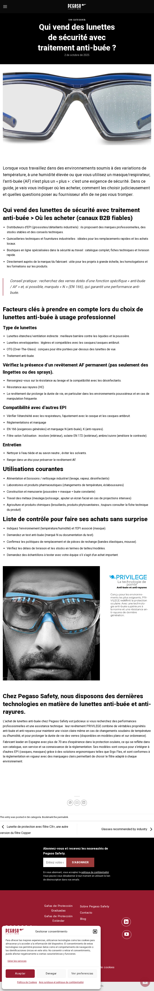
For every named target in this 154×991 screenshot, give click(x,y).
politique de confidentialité (95, 872)
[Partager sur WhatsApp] (70, 803)
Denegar (51, 973)
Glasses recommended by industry (124, 829)
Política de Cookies (27, 982)
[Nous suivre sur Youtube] (126, 934)
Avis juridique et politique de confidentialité (61, 982)
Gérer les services (17, 961)
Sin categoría (76, 20)
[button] (95, 931)
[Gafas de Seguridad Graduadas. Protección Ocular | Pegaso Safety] (77, 6)
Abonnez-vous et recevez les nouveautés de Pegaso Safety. (75, 851)
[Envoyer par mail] (77, 803)
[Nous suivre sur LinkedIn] (126, 921)
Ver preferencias (82, 973)
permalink (62, 817)
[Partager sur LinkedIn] (84, 803)
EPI (16, 752)
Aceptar (20, 973)
